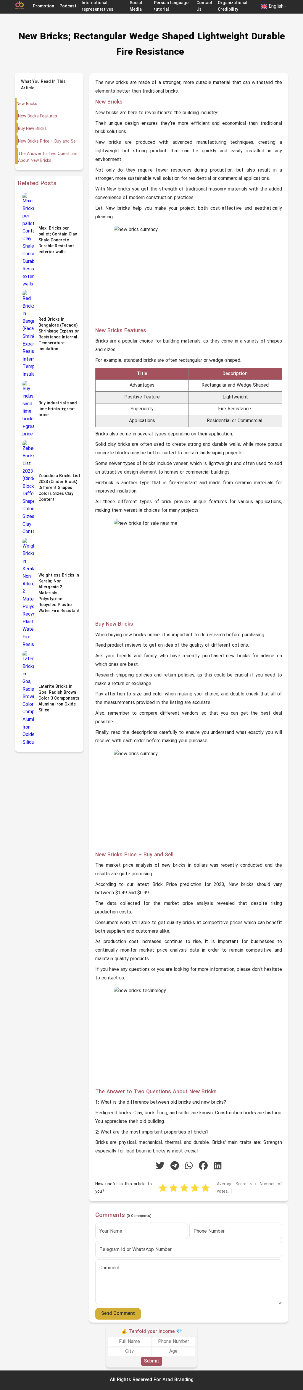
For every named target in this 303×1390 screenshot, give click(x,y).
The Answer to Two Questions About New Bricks (48, 157)
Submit (151, 1361)
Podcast (67, 6)
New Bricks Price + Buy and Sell (48, 141)
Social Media (136, 6)
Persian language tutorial (171, 6)
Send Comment (118, 1313)
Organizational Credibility (232, 6)
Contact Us (204, 6)
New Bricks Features (37, 116)
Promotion (43, 6)
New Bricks (27, 104)
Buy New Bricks (32, 129)
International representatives (97, 6)
